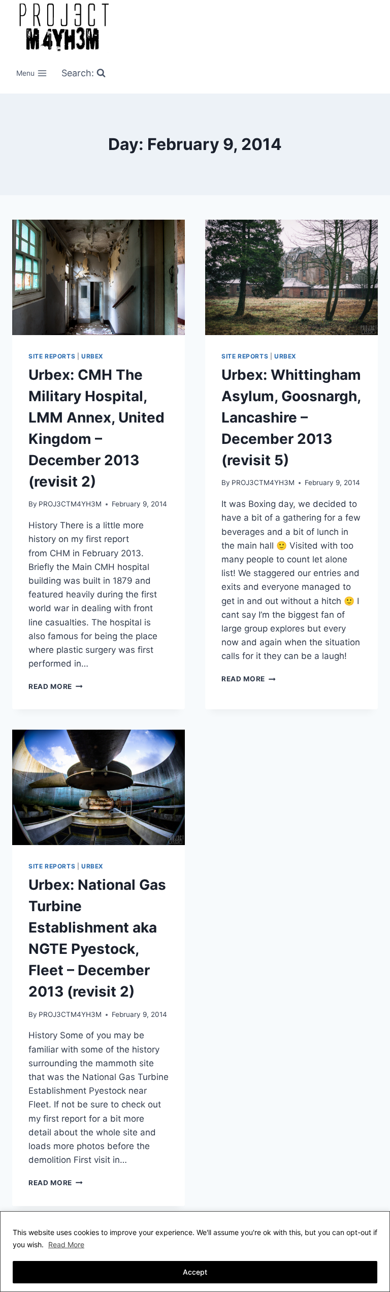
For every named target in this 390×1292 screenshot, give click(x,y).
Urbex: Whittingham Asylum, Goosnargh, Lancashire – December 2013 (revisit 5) (291, 417)
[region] (195, 1251)
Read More (66, 1244)
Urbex (92, 356)
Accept (195, 1272)
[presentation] (98, 277)
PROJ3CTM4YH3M (70, 504)
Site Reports (51, 356)
